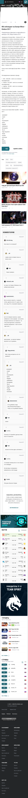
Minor (11, 159)
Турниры (20, 5)
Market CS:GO (13, 709)
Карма (3, 713)
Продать (3, 750)
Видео (15, 750)
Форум (15, 747)
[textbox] (14, 244)
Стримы (14, 5)
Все (19, 530)
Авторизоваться (14, 507)
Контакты (14, 713)
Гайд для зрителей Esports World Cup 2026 (13, 185)
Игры (15, 738)
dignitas (19, 162)
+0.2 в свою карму (10, 153)
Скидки (3, 758)
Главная (3, 5)
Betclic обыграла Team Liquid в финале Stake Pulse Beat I (14, 205)
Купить (3, 730)
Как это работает (5, 735)
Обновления (16, 730)
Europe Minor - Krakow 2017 (12, 168)
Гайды (15, 735)
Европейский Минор (18, 165)
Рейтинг (9, 713)
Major (7, 159)
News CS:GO (4, 709)
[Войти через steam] (26, 2)
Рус (25, 661)
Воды (15, 753)
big (11, 165)
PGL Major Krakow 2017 (11, 162)
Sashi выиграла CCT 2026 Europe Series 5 (12, 225)
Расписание (16, 755)
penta (7, 165)
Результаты (23, 530)
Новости (8, 5)
